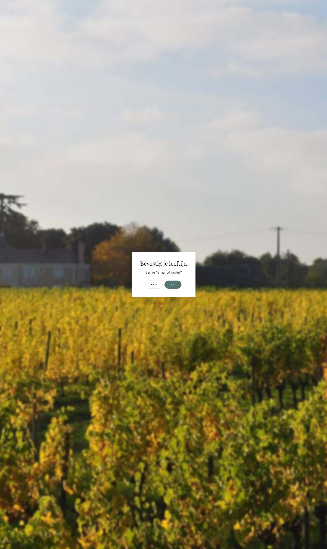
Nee (154, 284)
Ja (173, 284)
